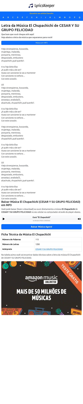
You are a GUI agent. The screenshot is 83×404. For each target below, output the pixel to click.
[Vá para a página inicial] (41, 6)
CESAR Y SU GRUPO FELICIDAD (49, 249)
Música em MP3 (42, 43)
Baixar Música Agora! (41, 226)
